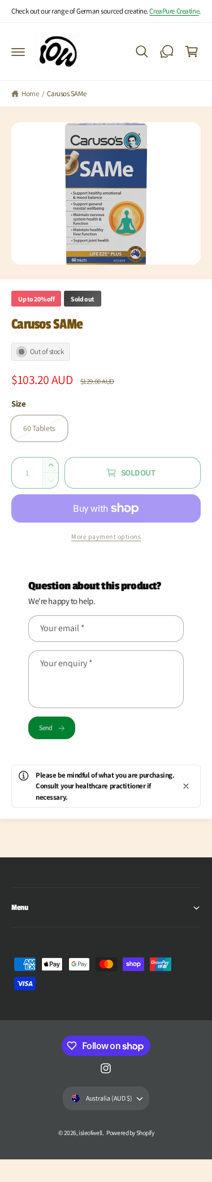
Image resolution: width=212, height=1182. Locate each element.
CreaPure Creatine (174, 11)
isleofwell (90, 1132)
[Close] (186, 786)
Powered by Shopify (130, 1132)
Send (45, 727)
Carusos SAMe (66, 93)
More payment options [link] (106, 536)
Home (29, 93)
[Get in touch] (166, 51)
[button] (18, 51)
